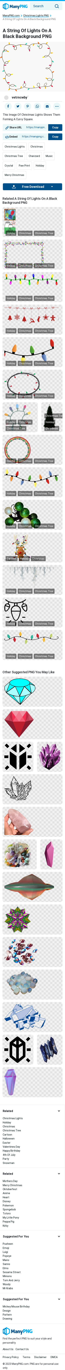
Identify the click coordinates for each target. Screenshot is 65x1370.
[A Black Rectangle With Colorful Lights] (32, 254)
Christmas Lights (15, 146)
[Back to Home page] (15, 6)
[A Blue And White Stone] (50, 1049)
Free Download (33, 187)
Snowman (8, 1163)
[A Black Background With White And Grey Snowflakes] (32, 579)
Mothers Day (10, 1181)
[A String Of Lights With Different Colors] (32, 279)
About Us (8, 1349)
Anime (6, 1193)
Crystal (9, 165)
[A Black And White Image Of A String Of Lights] (32, 612)
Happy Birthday (11, 1150)
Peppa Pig (8, 1221)
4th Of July (9, 1154)
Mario (6, 1260)
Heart (6, 1197)
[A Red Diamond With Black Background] (32, 724)
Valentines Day (11, 1146)
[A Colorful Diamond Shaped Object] (32, 886)
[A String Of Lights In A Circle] (32, 384)
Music (49, 156)
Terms (26, 1357)
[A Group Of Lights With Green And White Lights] (32, 514)
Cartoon (11, 558)
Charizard (34, 156)
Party (6, 1158)
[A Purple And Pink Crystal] (32, 1082)
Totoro (7, 1213)
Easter (6, 1142)
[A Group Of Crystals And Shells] (19, 854)
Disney (6, 1201)
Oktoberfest (10, 1189)
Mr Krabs (8, 1288)
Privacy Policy (11, 1357)
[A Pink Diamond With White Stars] (51, 854)
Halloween (9, 1138)
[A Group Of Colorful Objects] (32, 352)
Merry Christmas (14, 175)
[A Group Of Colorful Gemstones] (32, 951)
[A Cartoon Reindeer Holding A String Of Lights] (32, 547)
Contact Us (22, 1349)
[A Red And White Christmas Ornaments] (32, 314)
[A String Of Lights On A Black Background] (32, 637)
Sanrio (6, 1264)
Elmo (5, 1268)
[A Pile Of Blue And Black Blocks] (32, 1016)
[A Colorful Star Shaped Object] (32, 919)
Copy (55, 127)
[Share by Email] (47, 106)
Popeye (7, 1255)
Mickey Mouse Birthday (16, 1306)
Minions (7, 1276)
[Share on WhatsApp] (37, 106)
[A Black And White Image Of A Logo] (18, 756)
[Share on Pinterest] (27, 106)
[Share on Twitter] (17, 106)
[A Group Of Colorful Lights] (32, 478)
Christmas (37, 146)
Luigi (5, 1252)
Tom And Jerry (11, 1280)
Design (7, 1310)
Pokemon (8, 1205)
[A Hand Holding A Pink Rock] (32, 821)
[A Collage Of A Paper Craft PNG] (32, 221)
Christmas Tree (14, 156)
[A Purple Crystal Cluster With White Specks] (50, 756)
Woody (6, 1284)
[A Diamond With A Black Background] (32, 691)
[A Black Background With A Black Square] (32, 789)
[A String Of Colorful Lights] (20, 417)
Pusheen (8, 1243)
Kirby (5, 1225)
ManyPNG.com (11, 15)
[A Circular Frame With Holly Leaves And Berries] (32, 449)
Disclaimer (40, 1357)
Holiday (40, 165)
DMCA (54, 1357)
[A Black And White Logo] (18, 1049)
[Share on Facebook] (8, 106)
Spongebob (9, 1209)
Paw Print (24, 165)
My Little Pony (11, 1217)
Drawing (7, 1318)
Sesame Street (12, 1272)
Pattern (7, 1314)
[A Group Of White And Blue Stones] (32, 984)
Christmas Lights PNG (36, 15)
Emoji (6, 1248)
